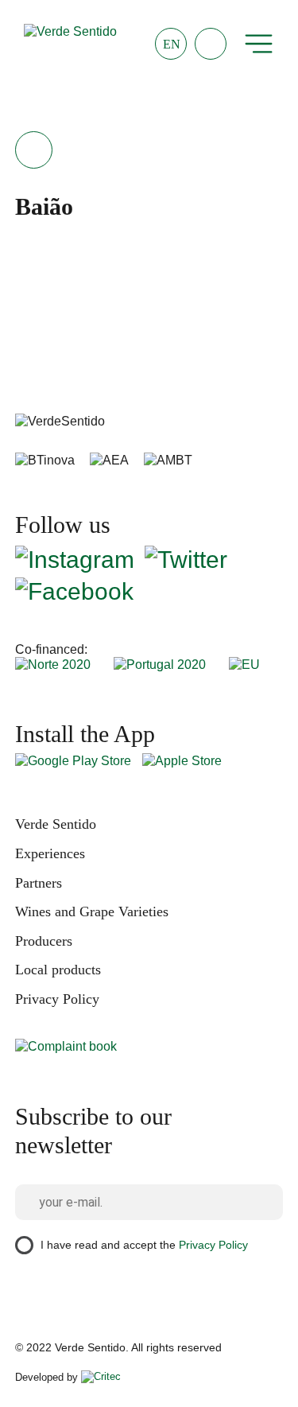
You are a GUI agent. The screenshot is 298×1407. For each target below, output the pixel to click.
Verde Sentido (55, 824)
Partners (38, 883)
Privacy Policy (57, 999)
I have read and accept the (144, 1244)
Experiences (50, 853)
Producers (43, 941)
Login (210, 44)
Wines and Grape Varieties (91, 911)
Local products (58, 970)
